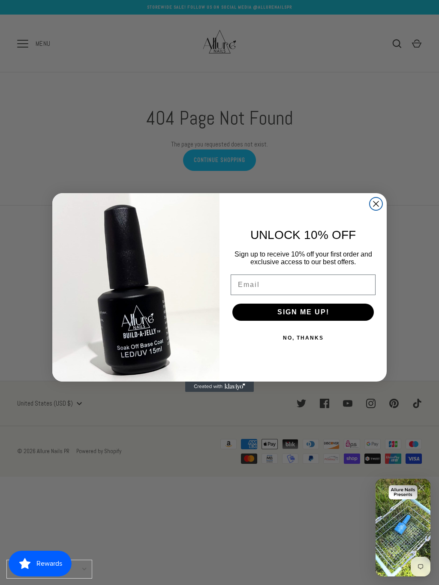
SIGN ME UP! (303, 312)
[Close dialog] (376, 203)
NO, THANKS (303, 338)
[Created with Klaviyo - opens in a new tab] (219, 387)
